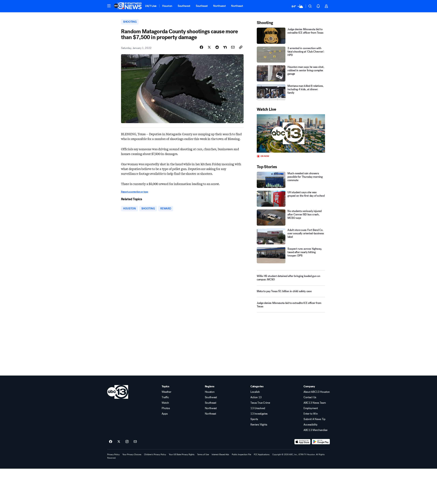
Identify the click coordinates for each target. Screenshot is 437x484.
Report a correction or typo (134, 191)
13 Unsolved (257, 408)
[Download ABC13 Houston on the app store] (302, 441)
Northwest (219, 6)
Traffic (165, 397)
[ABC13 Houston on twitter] (118, 441)
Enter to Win (311, 413)
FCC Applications (262, 454)
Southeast (202, 6)
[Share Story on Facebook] (201, 47)
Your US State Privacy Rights (181, 454)
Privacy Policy (113, 454)
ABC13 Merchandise (315, 430)
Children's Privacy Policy (155, 454)
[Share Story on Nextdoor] (225, 47)
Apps (164, 413)
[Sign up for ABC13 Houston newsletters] (135, 441)
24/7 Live (151, 6)
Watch (165, 402)
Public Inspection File (241, 454)
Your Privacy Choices (131, 454)
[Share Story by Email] (233, 47)
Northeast (237, 6)
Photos (166, 408)
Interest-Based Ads (220, 454)
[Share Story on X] (209, 47)
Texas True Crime (260, 402)
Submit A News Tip (314, 419)
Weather (166, 392)
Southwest (184, 6)
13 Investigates (258, 413)
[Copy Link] (241, 47)
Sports (254, 419)
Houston (167, 6)
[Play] (291, 133)
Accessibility (311, 424)
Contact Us (310, 397)
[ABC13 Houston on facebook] (110, 441)
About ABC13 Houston (317, 392)
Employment (311, 408)
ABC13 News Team (315, 402)
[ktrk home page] (117, 392)
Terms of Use (203, 454)
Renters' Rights (258, 424)
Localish (255, 392)
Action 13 (256, 397)
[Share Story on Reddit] (217, 47)
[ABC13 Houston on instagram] (127, 441)
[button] (108, 5)
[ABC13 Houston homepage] (128, 6)
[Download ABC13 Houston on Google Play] (321, 441)
